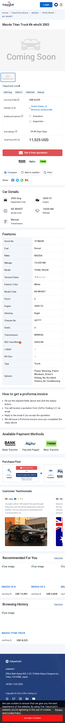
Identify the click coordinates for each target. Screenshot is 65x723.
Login (46, 4)
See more (58, 558)
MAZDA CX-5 (38, 586)
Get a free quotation (35, 152)
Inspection (38, 121)
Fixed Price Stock (20, 12)
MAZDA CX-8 (9, 586)
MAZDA (35, 12)
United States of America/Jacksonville (41, 108)
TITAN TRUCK (48, 12)
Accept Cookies (32, 718)
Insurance (38, 116)
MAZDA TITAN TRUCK (13, 633)
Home (5, 12)
